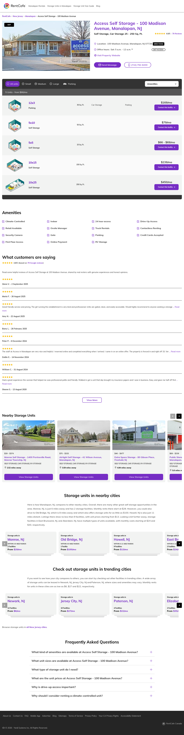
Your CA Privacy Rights (109, 716)
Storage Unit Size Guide (83, 6)
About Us (7, 716)
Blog (98, 6)
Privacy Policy (91, 716)
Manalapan (30, 16)
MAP (9, 25)
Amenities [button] (152, 84)
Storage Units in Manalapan (59, 6)
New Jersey (18, 16)
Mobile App (35, 716)
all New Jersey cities (36, 627)
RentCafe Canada (174, 723)
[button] (137, 65)
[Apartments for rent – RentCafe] (14, 6)
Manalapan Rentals (36, 6)
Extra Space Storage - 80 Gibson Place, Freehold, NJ (134, 458)
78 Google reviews (35, 263)
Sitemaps (62, 716)
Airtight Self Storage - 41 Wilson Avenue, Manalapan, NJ (80, 458)
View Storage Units (28, 477)
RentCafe (6, 16)
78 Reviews (177, 34)
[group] (12, 84)
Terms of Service (76, 716)
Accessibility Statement (131, 716)
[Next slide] (86, 45)
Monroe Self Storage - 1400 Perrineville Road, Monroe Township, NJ (27, 458)
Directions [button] (158, 44)
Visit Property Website (108, 55)
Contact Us (18, 716)
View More (92, 400)
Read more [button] (175, 351)
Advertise (46, 716)
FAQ (26, 716)
